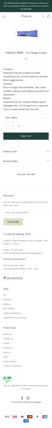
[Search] (43, 16)
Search (6, 343)
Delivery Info (10, 151)
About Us (7, 334)
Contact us (8, 338)
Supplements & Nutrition (15, 317)
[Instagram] (27, 398)
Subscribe (13, 221)
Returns (7, 352)
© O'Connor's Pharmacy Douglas (26, 402)
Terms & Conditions (12, 366)
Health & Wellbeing (12, 313)
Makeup (7, 304)
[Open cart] (48, 16)
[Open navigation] (3, 16)
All (4, 295)
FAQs (5, 357)
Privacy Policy (9, 361)
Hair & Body (8, 308)
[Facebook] (22, 398)
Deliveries (7, 347)
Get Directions (14, 278)
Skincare (7, 299)
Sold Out (26, 136)
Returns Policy (10, 161)
